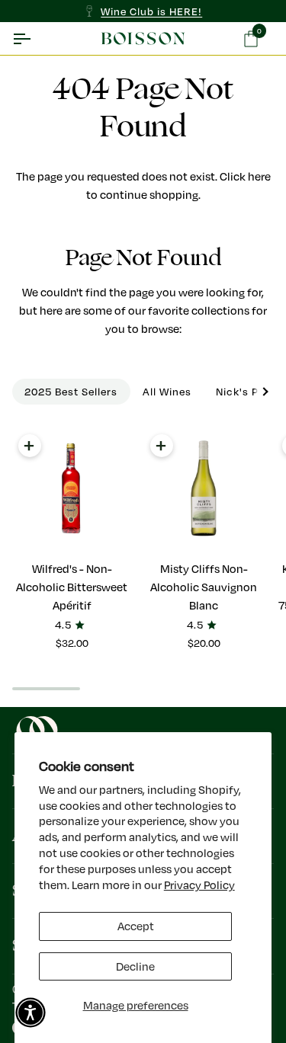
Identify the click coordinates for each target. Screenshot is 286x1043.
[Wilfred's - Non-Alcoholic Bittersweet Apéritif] (71, 488)
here (259, 176)
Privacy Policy (199, 885)
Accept (135, 926)
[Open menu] (35, 38)
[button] (30, 1012)
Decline (135, 966)
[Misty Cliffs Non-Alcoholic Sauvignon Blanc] (203, 488)
